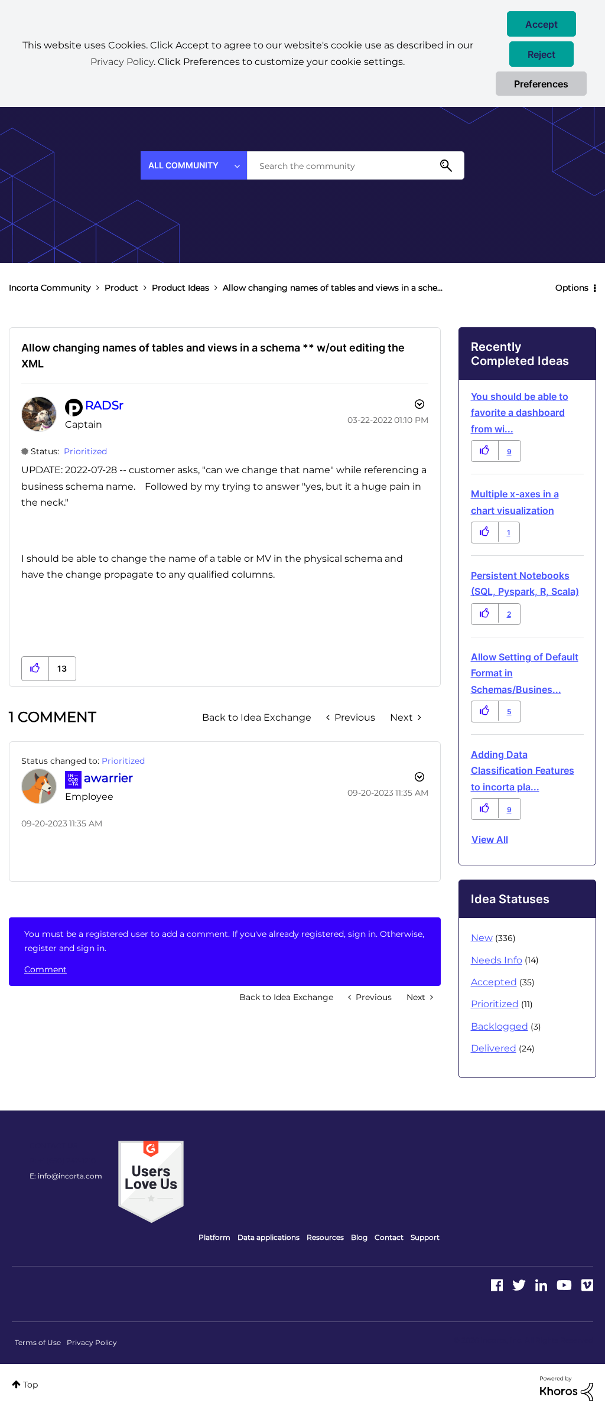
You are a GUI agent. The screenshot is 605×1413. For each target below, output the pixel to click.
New (482, 937)
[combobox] (355, 165)
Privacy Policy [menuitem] (92, 1342)
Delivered (493, 1048)
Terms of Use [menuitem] (38, 1342)
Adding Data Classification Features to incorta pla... (522, 770)
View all (489, 839)
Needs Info (496, 960)
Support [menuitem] (425, 1237)
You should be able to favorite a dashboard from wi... (519, 412)
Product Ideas (180, 287)
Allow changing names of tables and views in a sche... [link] (333, 287)
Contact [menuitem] (389, 1237)
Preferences (541, 84)
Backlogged (499, 1026)
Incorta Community (50, 287)
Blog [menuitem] (359, 1237)
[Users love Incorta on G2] (151, 1181)
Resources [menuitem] (325, 1237)
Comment (45, 969)
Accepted (494, 982)
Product (121, 287)
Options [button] (571, 287)
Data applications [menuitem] (269, 1237)
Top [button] (30, 1384)
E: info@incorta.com (66, 1175)
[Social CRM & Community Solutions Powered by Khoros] (566, 1387)
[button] (541, 24)
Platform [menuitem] (214, 1237)
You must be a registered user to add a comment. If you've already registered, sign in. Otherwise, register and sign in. (224, 941)
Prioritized (85, 451)
